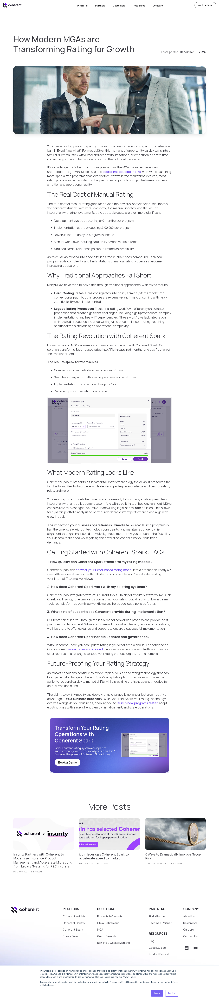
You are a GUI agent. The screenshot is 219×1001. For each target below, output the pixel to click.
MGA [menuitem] (100, 929)
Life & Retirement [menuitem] (108, 923)
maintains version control (84, 649)
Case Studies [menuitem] (157, 948)
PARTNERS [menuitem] (157, 909)
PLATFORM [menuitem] (71, 909)
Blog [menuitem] (151, 941)
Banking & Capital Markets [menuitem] (113, 943)
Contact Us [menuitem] (190, 936)
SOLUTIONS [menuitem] (106, 909)
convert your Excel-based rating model (104, 570)
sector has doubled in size (122, 172)
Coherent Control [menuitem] (74, 923)
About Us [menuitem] (189, 916)
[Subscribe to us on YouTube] (195, 948)
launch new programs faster (137, 703)
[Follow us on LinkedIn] (186, 948)
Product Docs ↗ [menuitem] (159, 954)
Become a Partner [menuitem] (160, 923)
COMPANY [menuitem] (191, 909)
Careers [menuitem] (188, 929)
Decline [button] (171, 993)
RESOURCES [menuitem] (158, 933)
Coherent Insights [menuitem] (74, 916)
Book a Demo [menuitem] (71, 936)
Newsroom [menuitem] (190, 923)
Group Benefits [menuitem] (107, 936)
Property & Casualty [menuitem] (110, 916)
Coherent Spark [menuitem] (73, 929)
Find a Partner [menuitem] (157, 916)
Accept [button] (157, 993)
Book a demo (205, 5)
